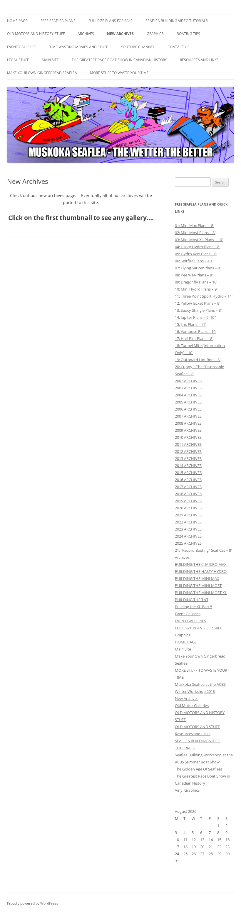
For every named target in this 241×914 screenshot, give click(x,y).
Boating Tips (188, 33)
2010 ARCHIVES (188, 437)
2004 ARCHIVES (188, 395)
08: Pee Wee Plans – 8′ (194, 275)
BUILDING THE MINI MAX (197, 578)
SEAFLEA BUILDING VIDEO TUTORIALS (176, 20)
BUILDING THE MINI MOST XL (201, 592)
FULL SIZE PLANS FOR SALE (110, 20)
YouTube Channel (138, 46)
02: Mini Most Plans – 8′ (195, 232)
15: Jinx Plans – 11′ (190, 324)
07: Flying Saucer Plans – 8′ (198, 268)
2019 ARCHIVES (188, 500)
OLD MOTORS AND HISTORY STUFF (36, 33)
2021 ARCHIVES (188, 515)
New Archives (120, 33)
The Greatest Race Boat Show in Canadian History (119, 59)
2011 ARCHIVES (188, 444)
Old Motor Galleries (192, 705)
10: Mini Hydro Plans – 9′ (196, 289)
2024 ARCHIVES (188, 536)
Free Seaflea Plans (58, 20)
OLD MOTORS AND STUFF (197, 726)
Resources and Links (199, 59)
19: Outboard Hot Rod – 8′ (197, 359)
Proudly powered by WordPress (32, 903)
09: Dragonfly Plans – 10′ (196, 282)
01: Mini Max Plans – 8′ (194, 225)
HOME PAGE (17, 20)
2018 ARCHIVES (188, 493)
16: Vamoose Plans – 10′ (195, 331)
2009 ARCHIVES (188, 430)
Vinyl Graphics (187, 790)
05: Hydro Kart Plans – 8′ (196, 253)
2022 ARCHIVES (188, 522)
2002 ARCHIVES (188, 380)
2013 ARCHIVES (188, 458)
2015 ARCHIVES (188, 472)
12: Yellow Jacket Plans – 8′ (197, 303)
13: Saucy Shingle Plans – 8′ (198, 310)
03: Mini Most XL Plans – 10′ (199, 239)
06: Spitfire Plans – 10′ (193, 260)
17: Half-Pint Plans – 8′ (194, 338)
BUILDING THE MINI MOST (198, 585)
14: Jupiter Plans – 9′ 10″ (195, 317)
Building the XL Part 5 (193, 606)
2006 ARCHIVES (188, 409)
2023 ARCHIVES (188, 529)
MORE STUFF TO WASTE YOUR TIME (119, 72)
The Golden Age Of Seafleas (198, 769)
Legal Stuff (18, 59)
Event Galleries (187, 613)
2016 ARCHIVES (188, 479)
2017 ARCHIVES (188, 486)
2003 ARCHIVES (188, 388)
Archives (86, 33)
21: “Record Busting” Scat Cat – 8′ (203, 550)
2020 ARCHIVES (188, 508)
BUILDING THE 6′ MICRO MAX (201, 564)
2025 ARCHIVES (188, 543)
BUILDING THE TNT (191, 599)
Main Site (50, 59)
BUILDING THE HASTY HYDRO (201, 571)
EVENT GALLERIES (21, 46)
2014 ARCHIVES (188, 465)
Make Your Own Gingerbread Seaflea (42, 72)
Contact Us (179, 46)
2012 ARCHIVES (188, 451)
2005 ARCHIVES (188, 402)
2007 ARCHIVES (188, 416)
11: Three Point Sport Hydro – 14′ (203, 296)
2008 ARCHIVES (188, 423)
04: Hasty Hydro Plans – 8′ (197, 246)
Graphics (155, 33)
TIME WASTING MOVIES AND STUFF (78, 46)
